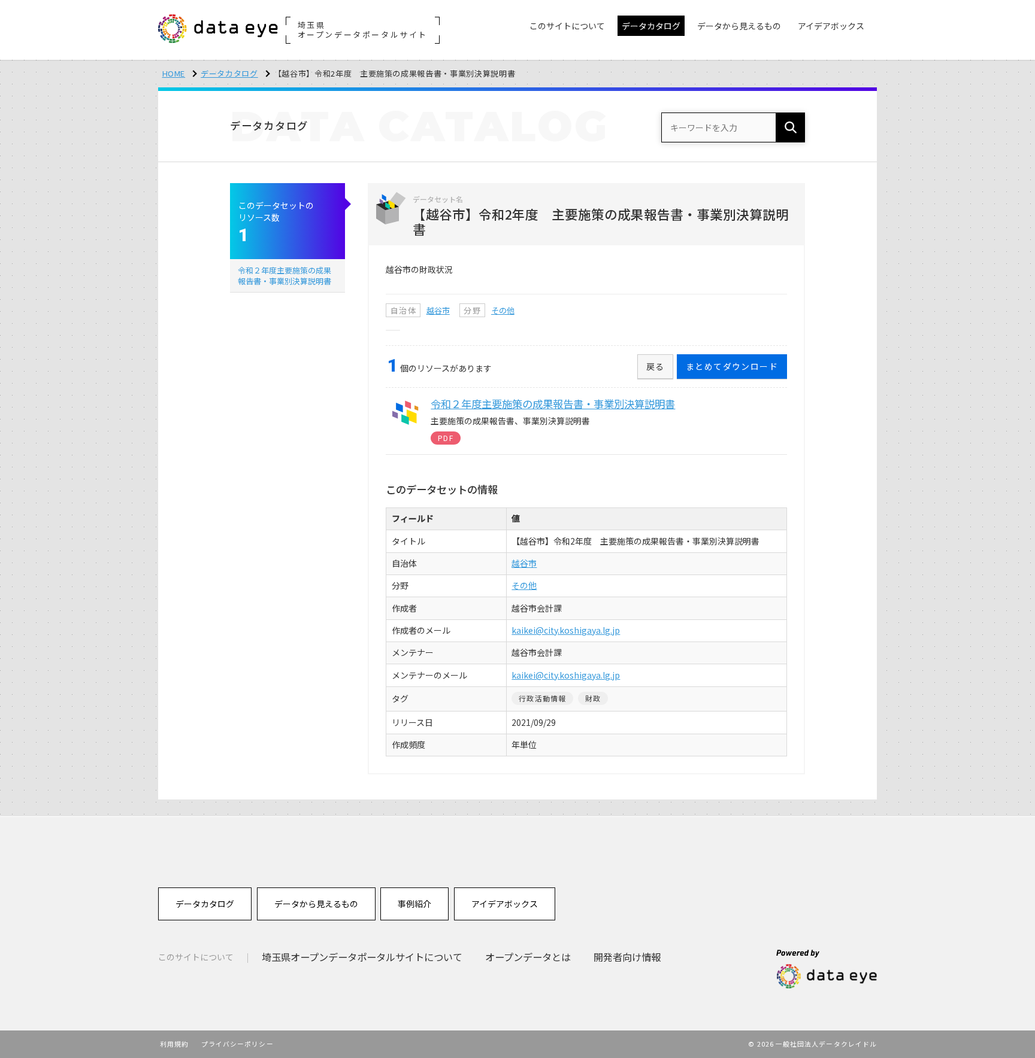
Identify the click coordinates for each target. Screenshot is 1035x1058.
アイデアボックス (504, 904)
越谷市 (438, 310)
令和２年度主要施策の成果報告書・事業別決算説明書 (284, 275)
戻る (655, 366)
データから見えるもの (316, 904)
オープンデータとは (528, 957)
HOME (174, 73)
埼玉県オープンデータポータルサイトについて (362, 957)
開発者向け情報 (627, 957)
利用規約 (174, 1043)
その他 (503, 310)
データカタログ (229, 73)
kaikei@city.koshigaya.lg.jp (566, 630)
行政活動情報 (542, 698)
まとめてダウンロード (732, 366)
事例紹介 (414, 904)
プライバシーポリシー (237, 1043)
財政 (593, 698)
